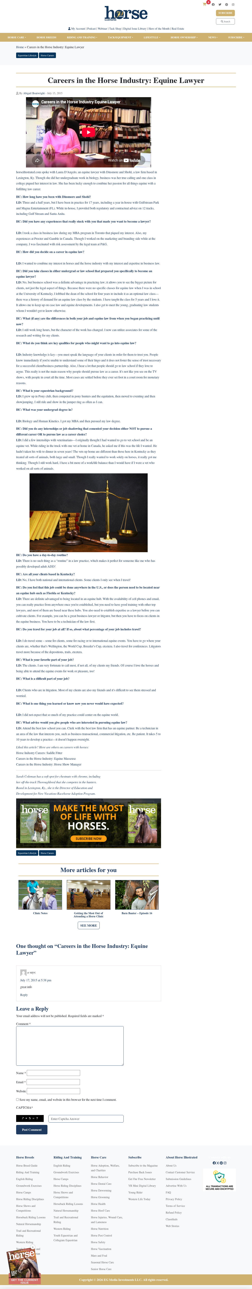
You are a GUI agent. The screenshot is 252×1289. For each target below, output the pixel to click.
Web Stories (172, 1226)
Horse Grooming (100, 1197)
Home (20, 47)
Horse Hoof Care (100, 1210)
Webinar (102, 28)
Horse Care (16, 37)
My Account (77, 28)
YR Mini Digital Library (142, 1185)
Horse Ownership (183, 37)
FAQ (168, 1192)
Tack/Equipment (119, 37)
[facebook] (213, 4)
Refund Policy (174, 1212)
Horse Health (98, 1204)
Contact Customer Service (180, 1172)
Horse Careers (47, 55)
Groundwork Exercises (29, 1185)
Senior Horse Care (101, 1269)
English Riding (24, 1179)
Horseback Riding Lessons (30, 1217)
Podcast (91, 28)
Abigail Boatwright (34, 93)
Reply (24, 995)
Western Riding (24, 1242)
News (212, 37)
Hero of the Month (159, 28)
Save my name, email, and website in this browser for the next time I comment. (68, 1099)
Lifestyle (151, 37)
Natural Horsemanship (28, 1224)
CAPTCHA (24, 1107)
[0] (204, 4)
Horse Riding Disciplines (30, 1199)
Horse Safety (98, 1242)
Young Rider (135, 1192)
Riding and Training (81, 37)
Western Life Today (139, 1199)
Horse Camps (23, 1192)
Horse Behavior (99, 1177)
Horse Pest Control (101, 1235)
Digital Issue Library (134, 28)
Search (226, 21)
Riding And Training (27, 1172)
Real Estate (178, 28)
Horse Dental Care (101, 1184)
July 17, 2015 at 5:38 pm (35, 980)
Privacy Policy (174, 1199)
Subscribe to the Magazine (143, 1165)
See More (88, 925)
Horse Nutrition (99, 1229)
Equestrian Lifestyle (27, 55)
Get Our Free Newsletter (142, 1179)
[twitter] (220, 4)
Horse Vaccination (101, 1249)
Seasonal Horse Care (102, 1262)
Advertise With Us (176, 1185)
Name (21, 1073)
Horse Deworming (101, 1190)
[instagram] (233, 4)
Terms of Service (175, 1206)
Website (21, 1091)
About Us (171, 1165)
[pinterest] (226, 4)
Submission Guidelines (178, 1179)
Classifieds (171, 1219)
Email (21, 1082)
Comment (23, 1024)
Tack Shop (115, 28)
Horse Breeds (46, 37)
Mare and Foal (99, 1255)
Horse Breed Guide (26, 1165)
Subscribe (225, 13)
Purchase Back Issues (140, 1172)
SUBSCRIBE (235, 37)
